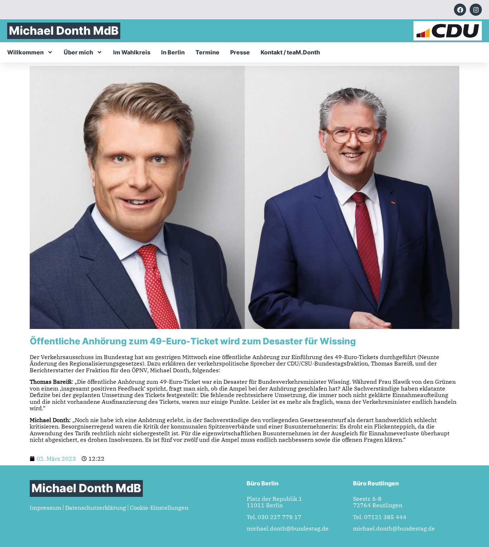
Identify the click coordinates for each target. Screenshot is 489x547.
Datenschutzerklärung (95, 507)
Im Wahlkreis (131, 52)
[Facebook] (460, 10)
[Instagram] (476, 10)
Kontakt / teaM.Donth (290, 52)
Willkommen (25, 52)
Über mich (78, 52)
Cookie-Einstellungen (159, 507)
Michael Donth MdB (63, 31)
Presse (240, 52)
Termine (207, 52)
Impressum (45, 507)
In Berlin (173, 52)
